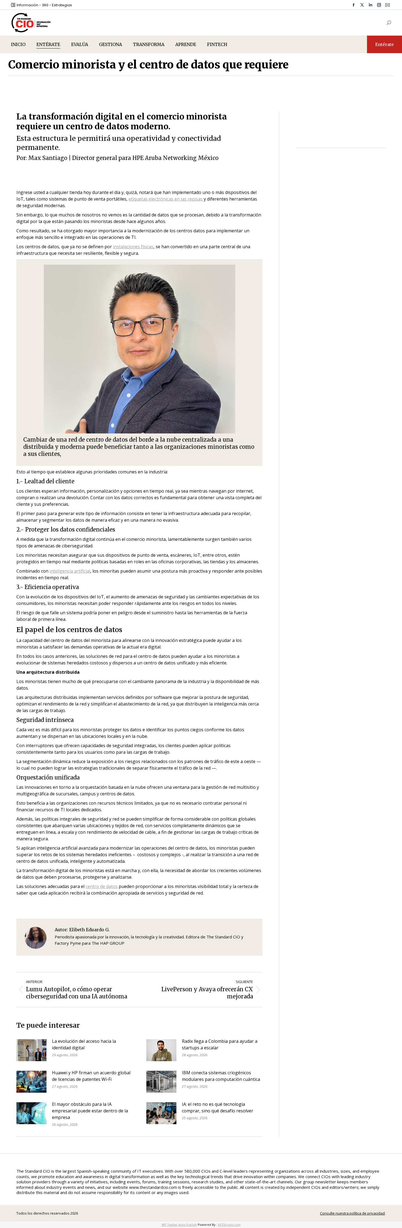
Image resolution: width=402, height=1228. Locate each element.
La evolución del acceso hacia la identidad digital (84, 1044)
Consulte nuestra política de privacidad (352, 1213)
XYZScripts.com (229, 1225)
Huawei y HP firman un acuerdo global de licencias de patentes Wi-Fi (91, 1076)
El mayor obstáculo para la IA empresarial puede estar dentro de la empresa (90, 1110)
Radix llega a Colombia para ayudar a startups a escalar (219, 1044)
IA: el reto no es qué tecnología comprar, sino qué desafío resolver (217, 1107)
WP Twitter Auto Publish (179, 1225)
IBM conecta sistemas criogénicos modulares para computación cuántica (221, 1076)
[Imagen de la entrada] (31, 1050)
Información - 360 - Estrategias (44, 5)
